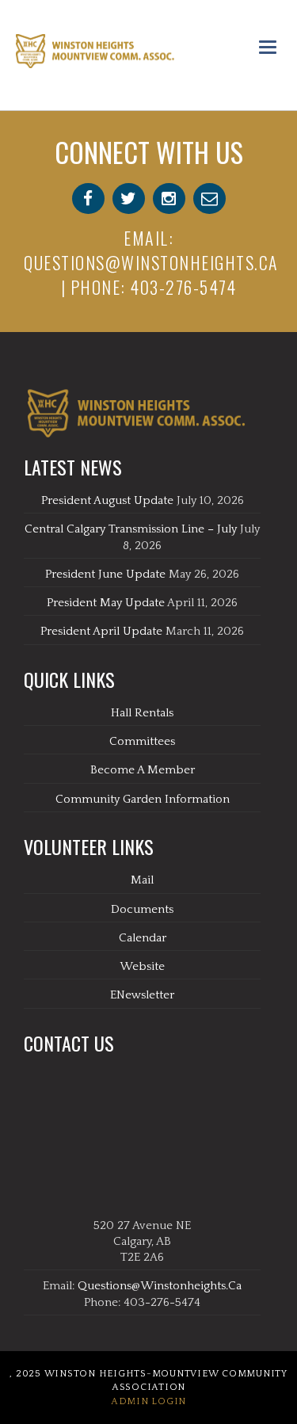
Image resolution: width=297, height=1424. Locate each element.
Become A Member (142, 770)
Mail (142, 880)
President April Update (101, 631)
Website (142, 966)
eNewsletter (142, 995)
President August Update (107, 500)
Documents (142, 909)
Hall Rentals (142, 713)
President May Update (106, 602)
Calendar (142, 938)
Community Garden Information (142, 799)
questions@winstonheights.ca (151, 262)
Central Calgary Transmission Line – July (131, 529)
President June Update (105, 574)
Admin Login (148, 1401)
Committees (142, 741)
